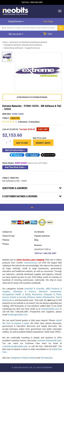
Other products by (32, 97)
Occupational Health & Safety (16, 294)
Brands (33, 358)
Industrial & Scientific (34, 288)
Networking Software (13, 48)
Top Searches (47, 358)
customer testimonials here (49, 340)
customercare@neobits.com (14, 346)
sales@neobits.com (50, 309)
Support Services (32, 48)
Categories (15, 358)
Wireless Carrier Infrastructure (41, 297)
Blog (36, 240)
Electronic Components (50, 291)
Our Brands (39, 232)
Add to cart (22, 143)
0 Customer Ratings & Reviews (19, 196)
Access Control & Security (14, 297)
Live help (48, 21)
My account (15, 34)
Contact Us (7, 232)
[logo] (15, 11)
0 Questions (34, 122)
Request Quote (43, 143)
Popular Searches (42, 236)
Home (5, 42)
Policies (5, 240)
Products (25, 358)
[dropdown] (59, 11)
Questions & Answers (14, 188)
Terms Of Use (8, 236)
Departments (15, 21)
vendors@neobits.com (17, 314)
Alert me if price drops (14, 150)
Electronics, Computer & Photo (46, 294)
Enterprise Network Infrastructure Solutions (23, 45)
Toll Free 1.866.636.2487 (45, 253)
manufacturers (30, 263)
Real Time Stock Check (14, 167)
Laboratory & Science (24, 291)
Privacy (5, 244)
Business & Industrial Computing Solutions (28, 42)
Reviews (38, 245)
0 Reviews (22, 122)
